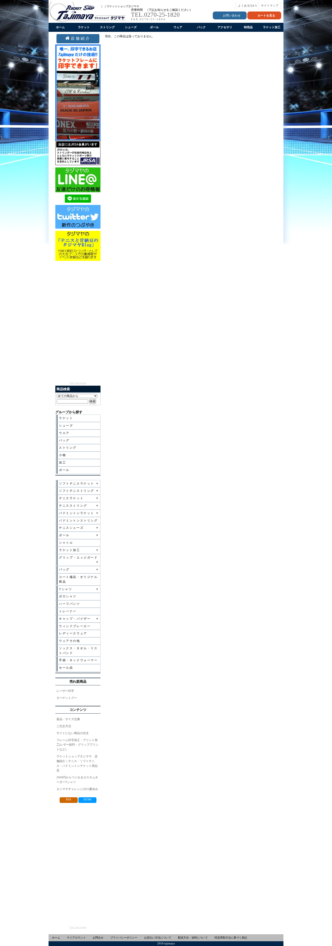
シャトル (66, 542)
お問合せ (98, 937)
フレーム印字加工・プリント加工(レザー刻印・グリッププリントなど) (77, 744)
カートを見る (266, 15)
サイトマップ (269, 5)
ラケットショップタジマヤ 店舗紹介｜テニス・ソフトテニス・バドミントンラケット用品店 (77, 763)
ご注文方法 (63, 726)
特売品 (248, 27)
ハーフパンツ (69, 603)
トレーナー (68, 611)
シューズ (131, 27)
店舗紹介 (81, 38)
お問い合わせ (232, 15)
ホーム (60, 27)
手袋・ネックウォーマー (78, 660)
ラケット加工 (272, 27)
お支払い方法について (157, 937)
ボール (154, 27)
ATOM (87, 799)
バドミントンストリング (78, 520)
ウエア (64, 433)
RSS (68, 799)
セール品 (66, 667)
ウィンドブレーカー (75, 626)
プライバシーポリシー (123, 937)
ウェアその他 (69, 640)
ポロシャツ (68, 596)
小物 (62, 455)
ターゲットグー (66, 698)
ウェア (177, 27)
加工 (62, 462)
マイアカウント (76, 937)
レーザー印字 (65, 691)
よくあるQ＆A (247, 5)
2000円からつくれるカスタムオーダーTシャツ (77, 780)
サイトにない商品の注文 (72, 733)
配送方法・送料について (193, 937)
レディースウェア (73, 633)
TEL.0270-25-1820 (155, 14)
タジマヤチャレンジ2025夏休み (77, 789)
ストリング (107, 27)
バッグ (64, 440)
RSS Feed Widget (78, 383)
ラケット (84, 27)
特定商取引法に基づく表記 (231, 937)
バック (201, 27)
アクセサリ (224, 27)
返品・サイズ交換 (68, 719)
